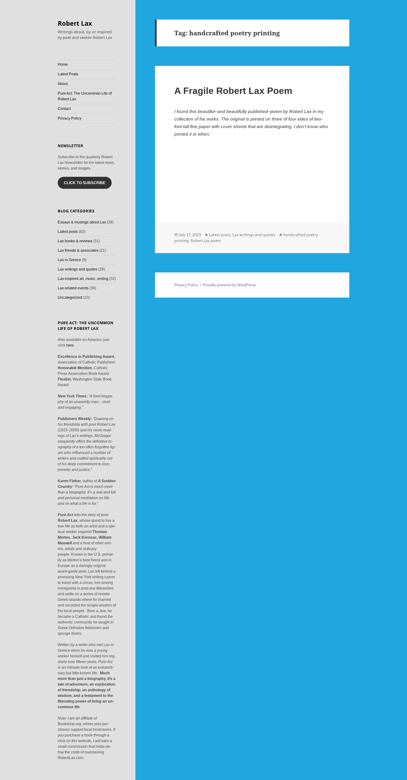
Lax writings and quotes (77, 269)
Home (63, 64)
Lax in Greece (69, 260)
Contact (64, 109)
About (63, 84)
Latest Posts (68, 74)
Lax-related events (73, 288)
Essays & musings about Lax (82, 222)
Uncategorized (70, 297)
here (70, 345)
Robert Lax (75, 23)
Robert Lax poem (206, 240)
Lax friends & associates (78, 250)
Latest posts (68, 232)
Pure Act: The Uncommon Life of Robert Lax (85, 96)
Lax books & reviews (75, 241)
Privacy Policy (69, 118)
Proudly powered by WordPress (229, 285)
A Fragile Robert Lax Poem (233, 91)
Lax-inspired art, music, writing (83, 279)
